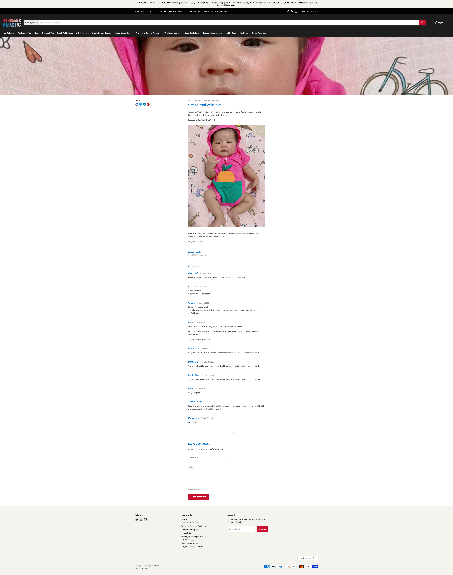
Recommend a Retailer (219, 11)
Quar (36, 33)
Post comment (199, 496)
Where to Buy (151, 11)
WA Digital (244, 33)
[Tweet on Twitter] (140, 104)
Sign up (262, 528)
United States (309, 11)
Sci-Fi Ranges (82, 33)
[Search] (422, 22)
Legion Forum (162, 11)
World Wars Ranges (172, 33)
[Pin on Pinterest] (148, 104)
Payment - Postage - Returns (192, 530)
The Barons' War (24, 33)
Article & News (139, 11)
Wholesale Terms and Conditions (193, 526)
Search (184, 519)
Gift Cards (172, 11)
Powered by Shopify (141, 568)
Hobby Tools (231, 33)
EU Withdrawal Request (190, 543)
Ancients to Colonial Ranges (147, 33)
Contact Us (206, 11)
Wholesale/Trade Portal (193, 11)
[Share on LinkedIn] (144, 104)
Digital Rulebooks (259, 33)
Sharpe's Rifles (48, 33)
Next (232, 432)
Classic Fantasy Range (123, 33)
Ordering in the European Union (193, 536)
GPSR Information (188, 540)
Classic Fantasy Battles (101, 33)
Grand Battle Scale (191, 33)
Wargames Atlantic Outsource (192, 547)
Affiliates (180, 11)
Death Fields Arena (65, 33)
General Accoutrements (212, 33)
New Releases (8, 33)
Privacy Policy (186, 533)
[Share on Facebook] (136, 104)
